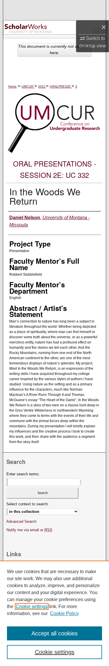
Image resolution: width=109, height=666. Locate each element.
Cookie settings (32, 606)
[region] (54, 613)
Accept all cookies (54, 633)
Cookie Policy (64, 613)
